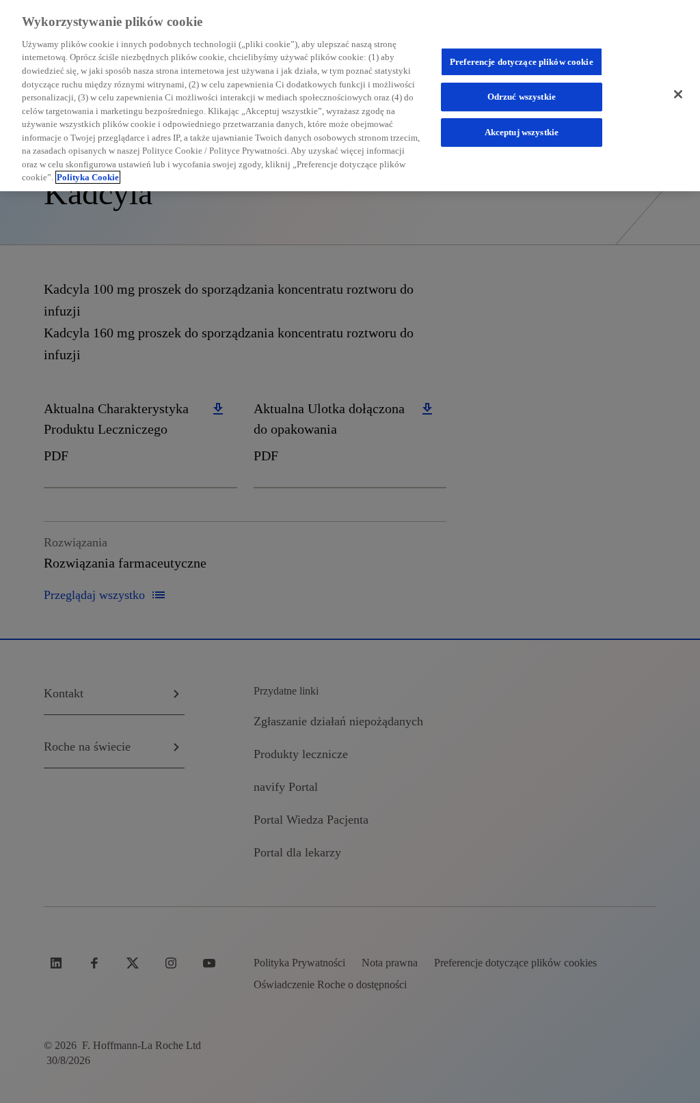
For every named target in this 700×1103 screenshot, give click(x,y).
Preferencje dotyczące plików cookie (521, 62)
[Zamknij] (678, 94)
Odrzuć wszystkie (521, 97)
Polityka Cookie (88, 177)
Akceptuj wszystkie (521, 132)
